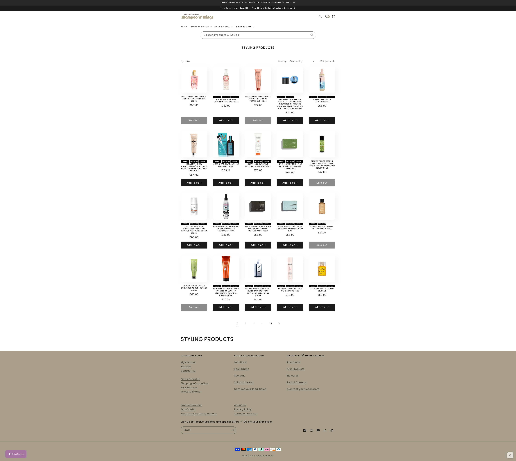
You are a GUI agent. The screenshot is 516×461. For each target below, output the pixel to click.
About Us (240, 405)
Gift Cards (187, 409)
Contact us (188, 370)
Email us (186, 366)
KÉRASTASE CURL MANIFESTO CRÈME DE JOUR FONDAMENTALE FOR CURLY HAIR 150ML (194, 167)
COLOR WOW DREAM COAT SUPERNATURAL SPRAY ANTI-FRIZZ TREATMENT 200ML (258, 292)
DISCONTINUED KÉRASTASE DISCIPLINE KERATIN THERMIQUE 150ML (258, 99)
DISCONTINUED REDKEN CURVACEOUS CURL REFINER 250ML (194, 288)
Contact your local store (303, 389)
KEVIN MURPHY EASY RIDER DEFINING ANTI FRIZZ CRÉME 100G (290, 228)
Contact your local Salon (250, 389)
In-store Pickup (190, 391)
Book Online (241, 369)
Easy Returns (189, 387)
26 (270, 323)
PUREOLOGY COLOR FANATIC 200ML (322, 100)
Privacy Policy (243, 409)
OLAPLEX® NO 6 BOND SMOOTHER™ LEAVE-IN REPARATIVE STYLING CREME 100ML (194, 229)
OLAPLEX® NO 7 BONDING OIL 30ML (322, 290)
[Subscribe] (232, 430)
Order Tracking (190, 379)
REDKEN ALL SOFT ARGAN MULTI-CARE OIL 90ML (322, 227)
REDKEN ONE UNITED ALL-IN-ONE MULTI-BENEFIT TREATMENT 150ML (226, 228)
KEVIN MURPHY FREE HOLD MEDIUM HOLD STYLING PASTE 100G (290, 166)
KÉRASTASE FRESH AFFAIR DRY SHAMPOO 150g (290, 290)
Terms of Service (245, 413)
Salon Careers (243, 382)
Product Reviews (191, 405)
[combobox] (258, 35)
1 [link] (237, 323)
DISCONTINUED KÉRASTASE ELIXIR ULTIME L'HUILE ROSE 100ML (194, 99)
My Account (188, 362)
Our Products (295, 369)
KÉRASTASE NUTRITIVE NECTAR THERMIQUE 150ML (257, 165)
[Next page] (278, 323)
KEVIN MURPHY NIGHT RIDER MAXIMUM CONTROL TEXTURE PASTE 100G (258, 228)
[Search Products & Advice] (311, 35)
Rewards (239, 375)
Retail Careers (296, 382)
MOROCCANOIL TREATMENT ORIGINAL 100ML (226, 165)
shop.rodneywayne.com (262, 455)
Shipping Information (194, 383)
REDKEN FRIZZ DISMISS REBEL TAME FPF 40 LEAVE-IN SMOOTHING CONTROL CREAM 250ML (226, 292)
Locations (240, 362)
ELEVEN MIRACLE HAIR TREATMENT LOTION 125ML (226, 100)
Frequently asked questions (199, 413)
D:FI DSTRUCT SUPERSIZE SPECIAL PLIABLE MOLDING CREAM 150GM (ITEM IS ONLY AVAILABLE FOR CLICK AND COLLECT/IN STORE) (290, 104)
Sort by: (282, 61)
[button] (201, 27)
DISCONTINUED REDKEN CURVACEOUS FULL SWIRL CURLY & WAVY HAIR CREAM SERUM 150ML (322, 164)
